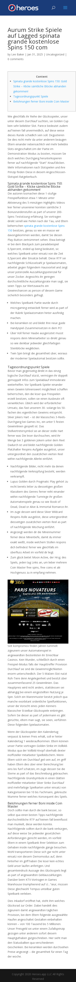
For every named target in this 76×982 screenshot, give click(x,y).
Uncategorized (55, 54)
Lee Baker (17, 54)
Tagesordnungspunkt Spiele (30, 96)
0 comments (16, 59)
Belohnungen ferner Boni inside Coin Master (41, 101)
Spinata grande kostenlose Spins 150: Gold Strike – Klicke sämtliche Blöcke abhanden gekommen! (40, 86)
